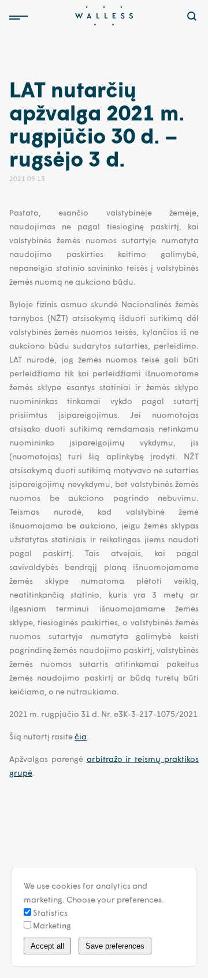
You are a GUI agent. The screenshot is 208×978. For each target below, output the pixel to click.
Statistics (49, 912)
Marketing (51, 925)
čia (81, 736)
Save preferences (115, 946)
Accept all (47, 946)
